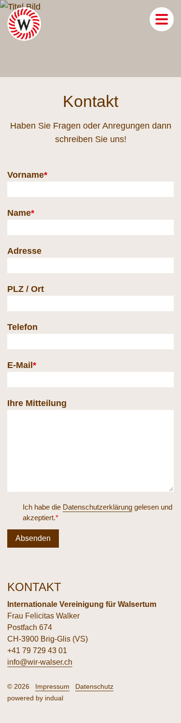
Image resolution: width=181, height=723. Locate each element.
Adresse (24, 251)
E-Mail (28, 366)
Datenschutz (94, 686)
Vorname (28, 176)
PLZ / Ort (25, 289)
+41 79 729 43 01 (37, 650)
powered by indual (35, 698)
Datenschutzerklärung (97, 507)
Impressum (52, 686)
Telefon (22, 327)
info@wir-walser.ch (39, 662)
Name (28, 214)
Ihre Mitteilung (37, 403)
